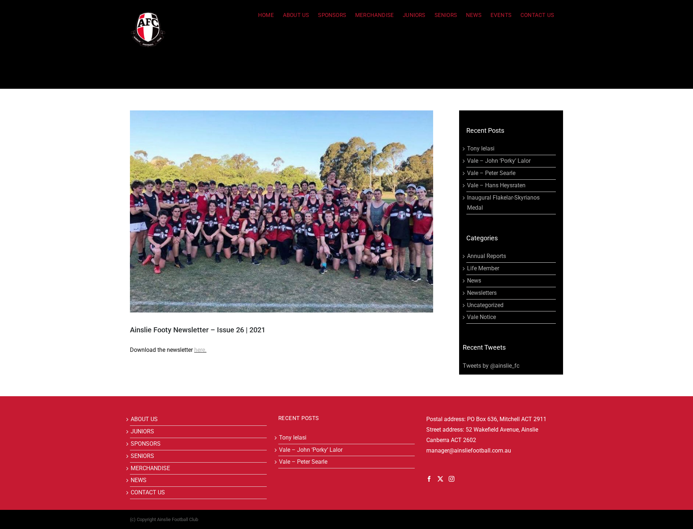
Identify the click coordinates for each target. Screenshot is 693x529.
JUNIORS (142, 431)
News (474, 280)
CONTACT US (148, 492)
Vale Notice (481, 317)
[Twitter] (440, 479)
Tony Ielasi (480, 148)
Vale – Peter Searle (491, 173)
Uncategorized (485, 305)
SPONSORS (146, 443)
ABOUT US (144, 419)
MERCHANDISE (150, 468)
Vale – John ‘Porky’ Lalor (499, 160)
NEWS (139, 480)
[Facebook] (429, 479)
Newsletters (482, 292)
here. (200, 349)
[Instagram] (451, 479)
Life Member (483, 268)
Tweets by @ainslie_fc (491, 365)
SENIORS (142, 456)
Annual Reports (486, 256)
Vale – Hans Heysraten (496, 185)
